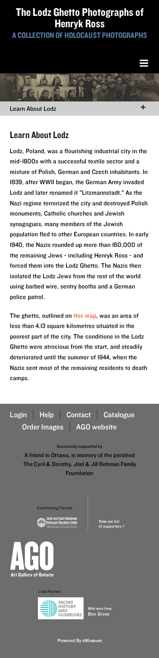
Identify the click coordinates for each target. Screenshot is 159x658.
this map (84, 315)
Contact (78, 414)
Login (18, 414)
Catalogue (119, 414)
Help (47, 414)
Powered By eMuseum (79, 640)
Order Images (43, 426)
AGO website (96, 426)
